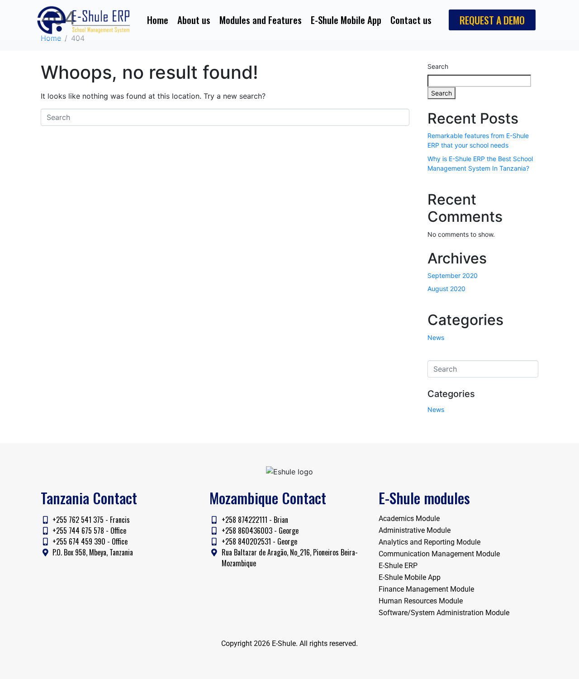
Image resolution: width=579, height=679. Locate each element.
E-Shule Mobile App (346, 20)
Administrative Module (415, 530)
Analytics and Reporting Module (429, 542)
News (435, 337)
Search (437, 66)
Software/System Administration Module (444, 612)
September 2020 (452, 275)
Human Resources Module (421, 601)
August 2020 (446, 288)
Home (157, 20)
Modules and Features (260, 20)
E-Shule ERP (398, 565)
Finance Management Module (426, 589)
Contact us (411, 20)
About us (193, 20)
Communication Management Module (439, 554)
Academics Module (409, 518)
